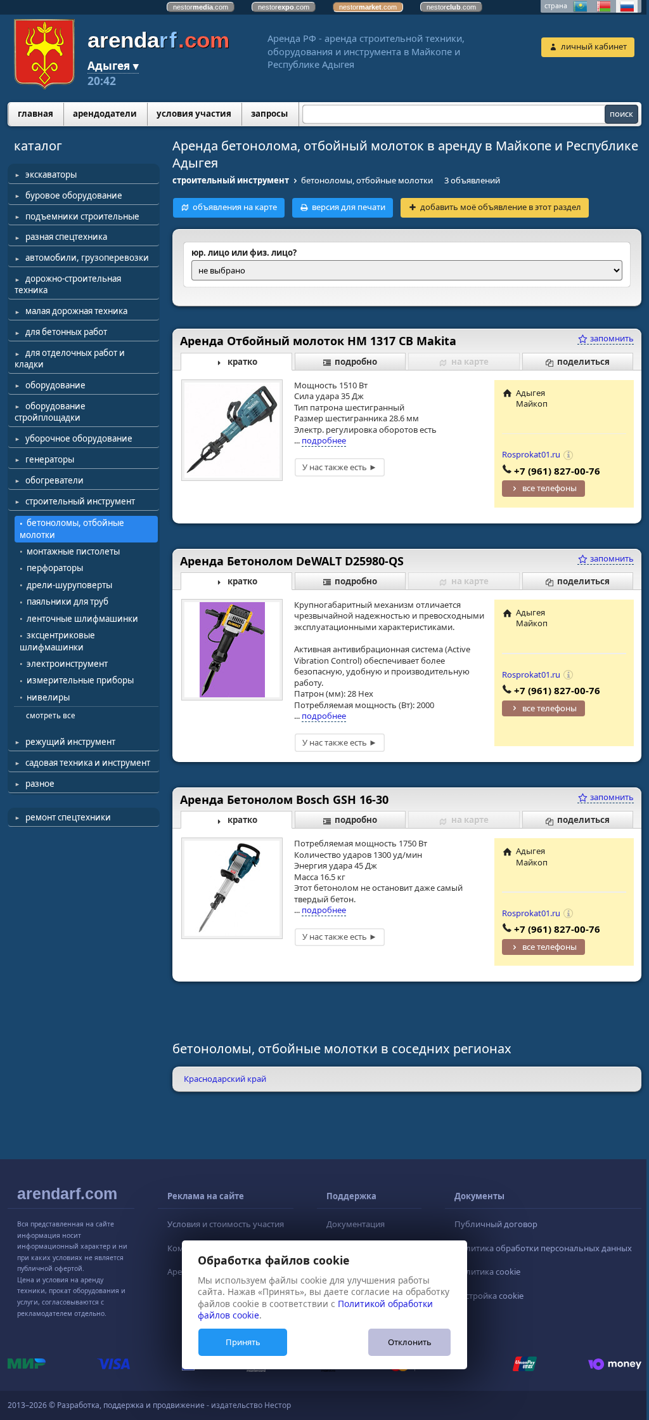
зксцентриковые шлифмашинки (57, 641)
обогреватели (54, 480)
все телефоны (549, 488)
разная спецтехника (66, 236)
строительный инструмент (80, 501)
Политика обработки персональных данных (543, 1248)
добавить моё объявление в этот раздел (500, 207)
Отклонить (410, 1342)
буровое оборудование (73, 195)
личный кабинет (594, 46)
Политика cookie (487, 1271)
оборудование (55, 385)
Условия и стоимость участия (225, 1224)
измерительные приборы (80, 680)
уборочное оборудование (78, 438)
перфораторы (55, 568)
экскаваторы (51, 174)
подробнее (324, 440)
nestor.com (200, 7)
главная (35, 113)
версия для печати (348, 207)
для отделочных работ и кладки (70, 358)
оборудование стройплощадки (50, 411)
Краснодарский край (225, 1078)
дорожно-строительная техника (68, 284)
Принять (243, 1342)
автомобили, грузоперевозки (87, 257)
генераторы (49, 459)
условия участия (194, 113)
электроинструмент (67, 663)
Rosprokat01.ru (531, 454)
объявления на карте (235, 207)
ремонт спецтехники (68, 817)
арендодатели (105, 113)
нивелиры (48, 697)
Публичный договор (495, 1224)
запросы (269, 113)
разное (40, 783)
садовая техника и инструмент (87, 762)
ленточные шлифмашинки (82, 618)
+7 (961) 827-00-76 (557, 470)
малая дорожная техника (76, 311)
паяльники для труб (67, 601)
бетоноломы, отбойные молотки (72, 529)
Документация (355, 1224)
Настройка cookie (489, 1295)
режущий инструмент (70, 741)
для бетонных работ (66, 332)
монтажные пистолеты (73, 551)
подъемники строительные (82, 216)
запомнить (611, 338)
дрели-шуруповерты (69, 585)
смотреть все (50, 715)
